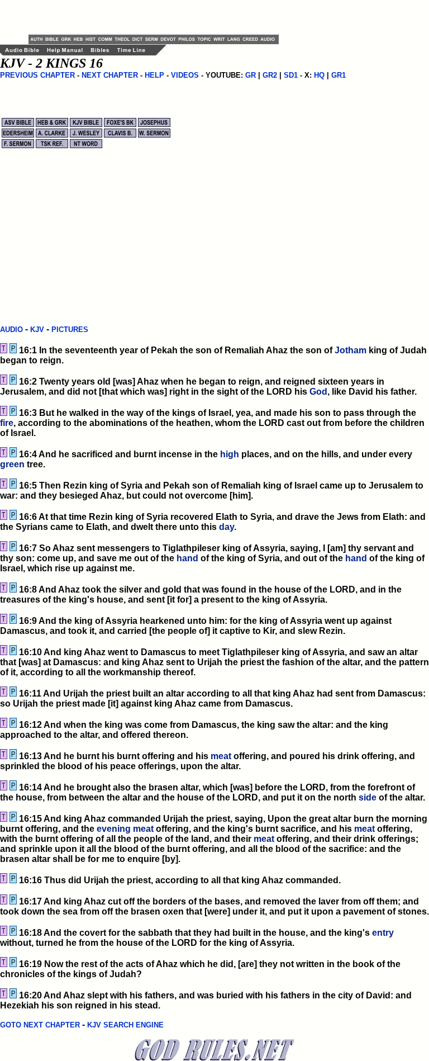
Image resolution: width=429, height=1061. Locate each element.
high (229, 454)
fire (6, 423)
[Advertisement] (159, 17)
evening (114, 828)
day (226, 527)
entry (383, 932)
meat (221, 756)
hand (187, 558)
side (367, 797)
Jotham (350, 350)
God (318, 391)
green (12, 464)
